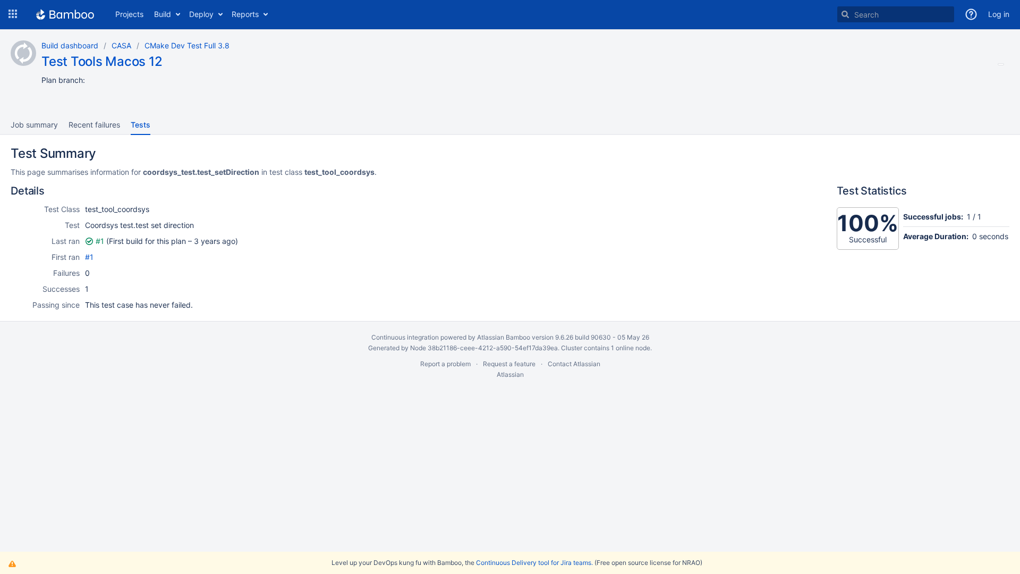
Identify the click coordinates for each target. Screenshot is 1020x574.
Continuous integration (405, 337)
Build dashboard (69, 45)
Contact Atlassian (574, 364)
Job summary (34, 124)
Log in (998, 14)
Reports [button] (245, 14)
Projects (129, 14)
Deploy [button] (201, 14)
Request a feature (509, 364)
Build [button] (162, 14)
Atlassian (510, 374)
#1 (100, 241)
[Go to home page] (65, 14)
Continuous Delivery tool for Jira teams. (534, 563)
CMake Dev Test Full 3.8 (187, 45)
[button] (12, 14)
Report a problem (445, 364)
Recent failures (94, 124)
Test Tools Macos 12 (101, 61)
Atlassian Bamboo (503, 337)
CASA (121, 45)
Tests (140, 124)
